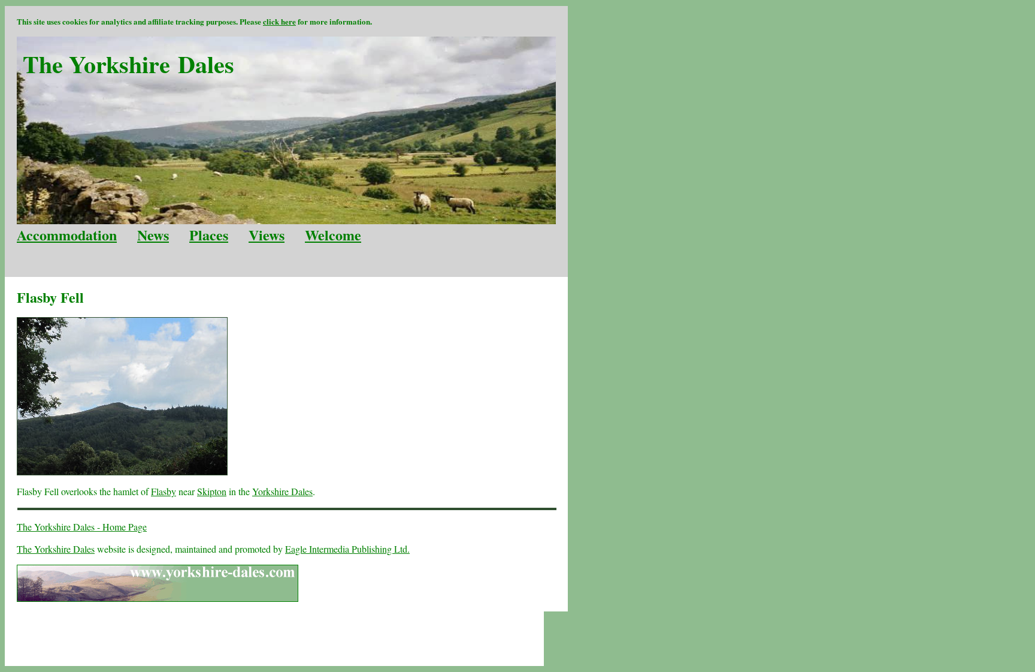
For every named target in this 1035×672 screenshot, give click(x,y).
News (153, 234)
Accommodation (67, 234)
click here (279, 21)
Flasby (163, 491)
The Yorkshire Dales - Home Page (82, 526)
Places (208, 234)
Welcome (333, 234)
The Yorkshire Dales (56, 549)
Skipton (211, 491)
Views (267, 234)
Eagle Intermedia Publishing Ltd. (347, 549)
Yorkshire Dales (282, 491)
